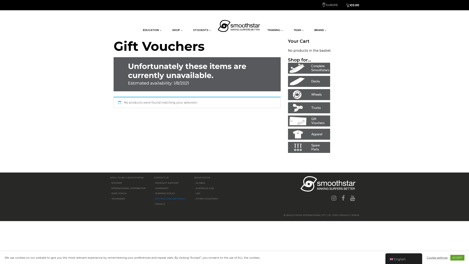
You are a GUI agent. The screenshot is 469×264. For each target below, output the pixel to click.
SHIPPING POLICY (165, 193)
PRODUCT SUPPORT (167, 183)
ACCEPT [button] (457, 257)
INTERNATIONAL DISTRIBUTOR (128, 188)
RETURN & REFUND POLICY (170, 198)
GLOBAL (200, 183)
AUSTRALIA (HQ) (205, 188)
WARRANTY (162, 188)
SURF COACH (118, 193)
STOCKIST (116, 183)
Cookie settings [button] (437, 257)
